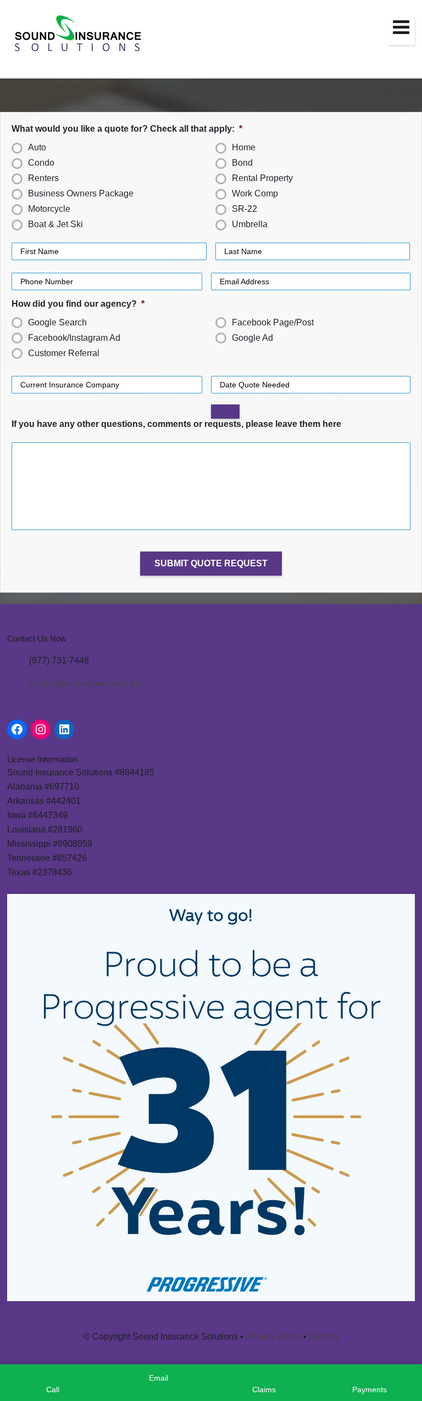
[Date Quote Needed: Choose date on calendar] (225, 411)
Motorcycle (49, 208)
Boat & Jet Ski (55, 224)
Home (244, 147)
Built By (324, 1336)
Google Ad (252, 337)
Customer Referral (63, 353)
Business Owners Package (81, 193)
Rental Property (262, 178)
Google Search (57, 322)
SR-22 (244, 208)
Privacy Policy (273, 1336)
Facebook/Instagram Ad (74, 337)
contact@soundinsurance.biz (85, 683)
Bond (242, 162)
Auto (37, 147)
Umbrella (250, 224)
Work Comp (255, 193)
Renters (43, 178)
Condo (41, 162)
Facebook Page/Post (273, 322)
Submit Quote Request (211, 563)
